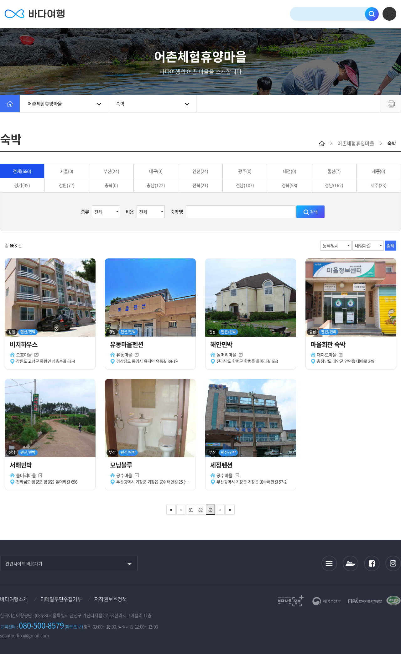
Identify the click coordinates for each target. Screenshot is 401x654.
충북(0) (111, 185)
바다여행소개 (14, 599)
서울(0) (66, 171)
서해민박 (21, 465)
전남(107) (245, 185)
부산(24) (111, 171)
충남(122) (156, 185)
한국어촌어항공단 (365, 600)
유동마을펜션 (126, 344)
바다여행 (35, 13)
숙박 (120, 103)
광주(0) (245, 171)
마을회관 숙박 (327, 344)
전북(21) (200, 185)
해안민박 (221, 344)
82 (200, 509)
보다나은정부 (291, 600)
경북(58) (290, 185)
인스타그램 (393, 563)
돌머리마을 (226, 354)
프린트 (391, 103)
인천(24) (200, 171)
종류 (85, 211)
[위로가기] (391, 628)
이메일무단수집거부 (61, 599)
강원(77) (67, 185)
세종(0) (378, 171)
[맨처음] (170, 510)
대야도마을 (327, 354)
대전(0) (289, 171)
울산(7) (334, 171)
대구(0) (156, 171)
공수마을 (124, 475)
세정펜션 (221, 465)
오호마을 (24, 354)
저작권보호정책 (110, 599)
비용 (130, 211)
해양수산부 (326, 601)
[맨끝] (229, 510)
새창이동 (36, 354)
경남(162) (334, 185)
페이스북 (372, 563)
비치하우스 (24, 344)
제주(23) (379, 185)
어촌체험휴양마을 (45, 103)
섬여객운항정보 (351, 563)
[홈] (10, 103)
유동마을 (124, 354)
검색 (372, 14)
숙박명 (176, 211)
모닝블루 (121, 465)
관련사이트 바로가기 (23, 563)
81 (191, 509)
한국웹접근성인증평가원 (393, 600)
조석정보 (329, 563)
